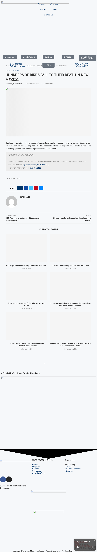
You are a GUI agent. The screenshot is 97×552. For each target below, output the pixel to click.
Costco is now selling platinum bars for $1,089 (71, 265)
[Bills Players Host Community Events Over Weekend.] (26, 248)
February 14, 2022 (34, 168)
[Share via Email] (41, 188)
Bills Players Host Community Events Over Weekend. (26, 265)
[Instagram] (9, 479)
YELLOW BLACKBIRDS (13, 178)
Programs (41, 4)
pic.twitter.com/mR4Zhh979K (36, 165)
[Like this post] (20, 188)
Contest (54, 9)
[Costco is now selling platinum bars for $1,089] (70, 248)
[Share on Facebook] (26, 188)
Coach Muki (17, 84)
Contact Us (48, 15)
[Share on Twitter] (31, 188)
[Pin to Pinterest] (36, 188)
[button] (94, 540)
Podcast (43, 9)
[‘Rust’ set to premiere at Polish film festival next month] (26, 286)
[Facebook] (3, 479)
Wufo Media (54, 4)
